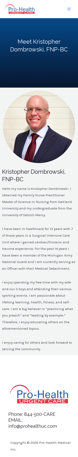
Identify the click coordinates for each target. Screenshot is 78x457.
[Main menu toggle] (69, 9)
